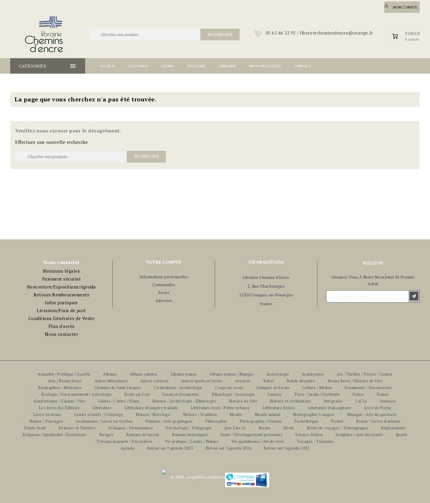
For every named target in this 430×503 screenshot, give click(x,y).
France (383, 394)
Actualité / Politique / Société (64, 374)
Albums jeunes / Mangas (231, 374)
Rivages (106, 434)
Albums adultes (144, 374)
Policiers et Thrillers (77, 428)
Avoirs (164, 292)
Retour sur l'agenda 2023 (170, 448)
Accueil (107, 66)
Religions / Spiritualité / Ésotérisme (55, 434)
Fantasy (275, 394)
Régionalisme (393, 428)
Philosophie (216, 421)
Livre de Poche (377, 407)
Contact (302, 66)
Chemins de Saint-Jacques (117, 387)
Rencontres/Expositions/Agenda (61, 287)
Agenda (168, 66)
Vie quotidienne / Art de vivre (257, 441)
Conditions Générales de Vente (61, 318)
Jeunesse (388, 401)
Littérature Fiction (278, 407)
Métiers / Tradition (200, 414)
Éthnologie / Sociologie (233, 394)
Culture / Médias (317, 387)
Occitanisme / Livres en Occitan (104, 421)
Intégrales (333, 401)
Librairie (227, 66)
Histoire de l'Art (243, 401)
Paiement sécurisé (61, 279)
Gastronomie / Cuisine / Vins (59, 401)
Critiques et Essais (273, 387)
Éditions (196, 66)
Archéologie (277, 374)
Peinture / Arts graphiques (169, 421)
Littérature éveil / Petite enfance (220, 407)
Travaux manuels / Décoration (124, 441)
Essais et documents (180, 394)
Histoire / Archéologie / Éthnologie (184, 401)
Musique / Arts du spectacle (372, 414)
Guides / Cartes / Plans (119, 401)
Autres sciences (154, 380)
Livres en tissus (47, 414)
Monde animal (268, 414)
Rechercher (220, 34)
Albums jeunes (183, 374)
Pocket (337, 421)
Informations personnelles (164, 276)
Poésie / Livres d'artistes (378, 421)
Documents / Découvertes (368, 387)
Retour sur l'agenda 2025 (286, 448)
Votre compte (163, 262)
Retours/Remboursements (61, 295)
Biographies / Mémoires (60, 387)
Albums (110, 374)
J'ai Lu (361, 401)
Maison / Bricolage (153, 414)
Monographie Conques (314, 414)
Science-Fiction (309, 434)
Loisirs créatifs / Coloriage (98, 414)
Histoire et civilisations (290, 401)
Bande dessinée (301, 380)
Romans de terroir (142, 434)
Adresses (164, 300)
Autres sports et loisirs (202, 380)
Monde (236, 414)
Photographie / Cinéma (261, 421)
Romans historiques (190, 434)
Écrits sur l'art (137, 394)
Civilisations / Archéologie (178, 387)
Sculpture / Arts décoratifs (359, 434)
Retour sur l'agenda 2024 (228, 448)
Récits (288, 428)
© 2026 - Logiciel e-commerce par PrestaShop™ (215, 477)
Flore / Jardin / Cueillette (317, 394)
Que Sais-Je (235, 428)
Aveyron (243, 380)
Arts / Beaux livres (65, 380)
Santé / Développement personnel (252, 434)
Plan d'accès (62, 326)
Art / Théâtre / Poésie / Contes (364, 374)
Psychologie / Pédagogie (189, 428)
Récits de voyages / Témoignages (337, 428)
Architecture (313, 374)
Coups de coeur (229, 387)
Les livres (138, 66)
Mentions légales (61, 271)
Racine (265, 428)
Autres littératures (111, 380)
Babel (268, 380)
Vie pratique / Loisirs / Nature (192, 441)
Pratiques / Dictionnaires (131, 428)
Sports (401, 434)
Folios (358, 394)
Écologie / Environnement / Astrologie (76, 394)
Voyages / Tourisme (315, 441)
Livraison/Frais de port (61, 310)
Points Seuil (35, 428)
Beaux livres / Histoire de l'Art (355, 380)
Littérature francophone (330, 407)
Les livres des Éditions (59, 407)
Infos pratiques (265, 66)
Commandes (163, 284)
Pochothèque (306, 421)
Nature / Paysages (46, 421)
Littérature (102, 407)
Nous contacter (61, 334)
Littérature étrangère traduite (151, 407)
